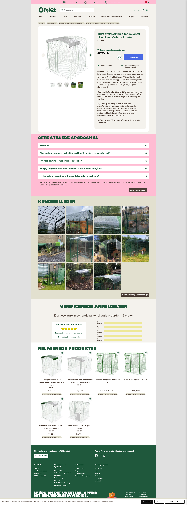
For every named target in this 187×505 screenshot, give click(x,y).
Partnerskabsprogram (82, 476)
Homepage (42, 23)
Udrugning (99, 478)
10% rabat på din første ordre (116, 2)
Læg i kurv (133, 57)
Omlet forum (79, 468)
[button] (43, 55)
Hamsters (98, 468)
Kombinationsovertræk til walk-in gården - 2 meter (51, 428)
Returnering (58, 478)
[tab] (93, 145)
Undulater (98, 481)
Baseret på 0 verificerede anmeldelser (69, 333)
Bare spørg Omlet (138, 190)
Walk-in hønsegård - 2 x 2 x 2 (135, 380)
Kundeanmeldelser (40, 471)
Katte (97, 476)
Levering (57, 475)
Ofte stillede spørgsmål (62, 473)
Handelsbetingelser (130, 492)
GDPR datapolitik (40, 476)
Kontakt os (58, 470)
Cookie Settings (129, 498)
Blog (76, 471)
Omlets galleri (80, 473)
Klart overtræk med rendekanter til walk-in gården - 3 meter (80, 382)
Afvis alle (159, 502)
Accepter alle (147, 502)
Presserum (37, 473)
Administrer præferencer (175, 502)
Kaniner (97, 473)
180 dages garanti (93, 2)
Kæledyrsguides (101, 465)
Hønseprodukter (51, 23)
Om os (36, 468)
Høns (96, 471)
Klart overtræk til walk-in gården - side (79, 428)
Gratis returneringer (72, 2)
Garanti (57, 480)
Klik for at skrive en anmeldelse (69, 337)
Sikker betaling (106, 65)
